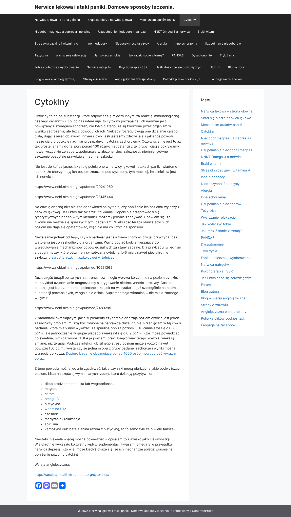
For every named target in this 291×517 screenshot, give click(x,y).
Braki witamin (207, 31)
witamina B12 (55, 409)
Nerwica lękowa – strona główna (57, 20)
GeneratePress (202, 511)
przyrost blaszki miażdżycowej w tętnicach (82, 257)
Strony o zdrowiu (95, 79)
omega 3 (52, 399)
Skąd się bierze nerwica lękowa (110, 20)
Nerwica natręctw (99, 67)
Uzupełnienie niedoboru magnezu (122, 31)
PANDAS (178, 55)
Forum (215, 67)
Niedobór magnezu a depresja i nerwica (62, 31)
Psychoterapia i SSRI (133, 67)
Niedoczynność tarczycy (132, 43)
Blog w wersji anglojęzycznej (55, 79)
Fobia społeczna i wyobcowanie (57, 67)
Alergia (162, 43)
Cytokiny (190, 20)
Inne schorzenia (186, 43)
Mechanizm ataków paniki (158, 20)
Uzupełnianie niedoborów (223, 43)
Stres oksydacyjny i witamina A (56, 43)
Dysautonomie (202, 55)
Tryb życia (227, 55)
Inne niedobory (96, 43)
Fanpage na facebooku (226, 79)
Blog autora (236, 67)
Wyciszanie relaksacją (71, 55)
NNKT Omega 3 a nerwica (172, 31)
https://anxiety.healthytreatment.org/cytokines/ (72, 475)
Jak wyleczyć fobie (107, 55)
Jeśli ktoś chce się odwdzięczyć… (179, 67)
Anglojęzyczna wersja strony (135, 79)
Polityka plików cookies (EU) (183, 79)
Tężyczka (41, 55)
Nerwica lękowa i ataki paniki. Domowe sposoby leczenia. (104, 7)
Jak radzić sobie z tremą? (146, 55)
